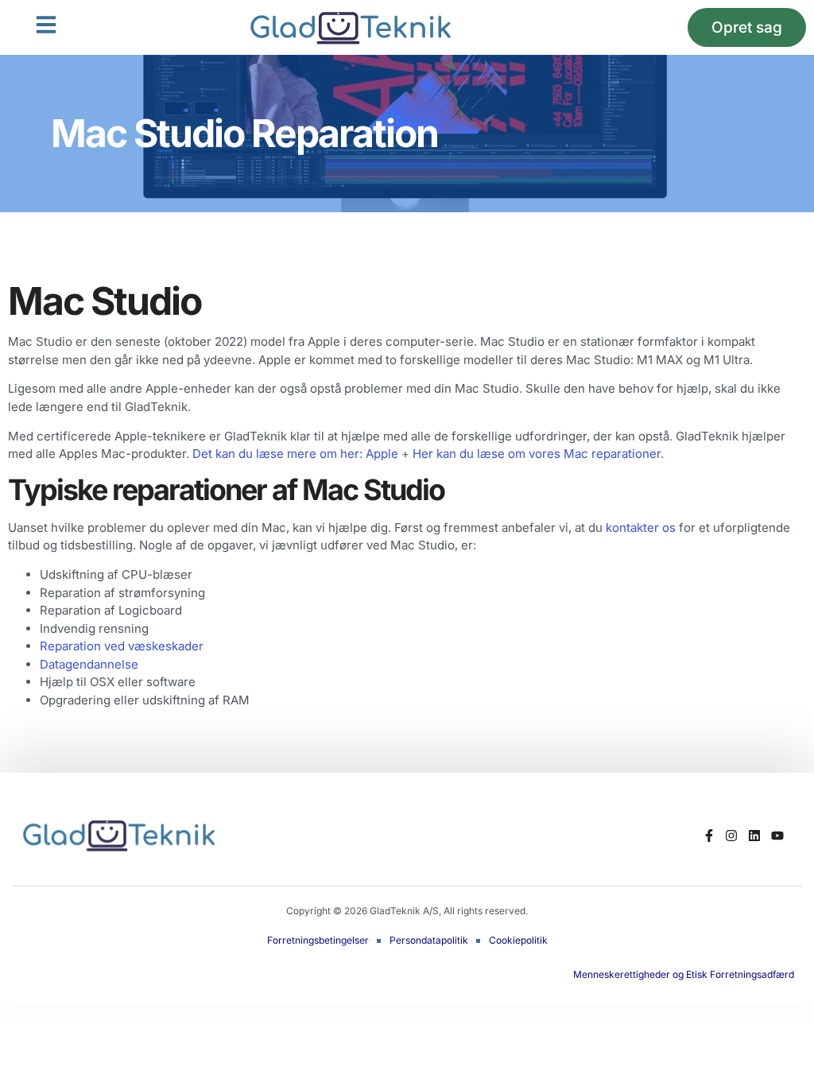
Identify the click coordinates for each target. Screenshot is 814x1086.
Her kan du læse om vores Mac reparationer (537, 453)
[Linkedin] (754, 835)
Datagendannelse (89, 664)
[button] (46, 24)
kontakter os (641, 527)
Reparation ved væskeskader (122, 646)
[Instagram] (731, 835)
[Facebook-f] (708, 835)
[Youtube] (777, 835)
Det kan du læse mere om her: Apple (295, 453)
